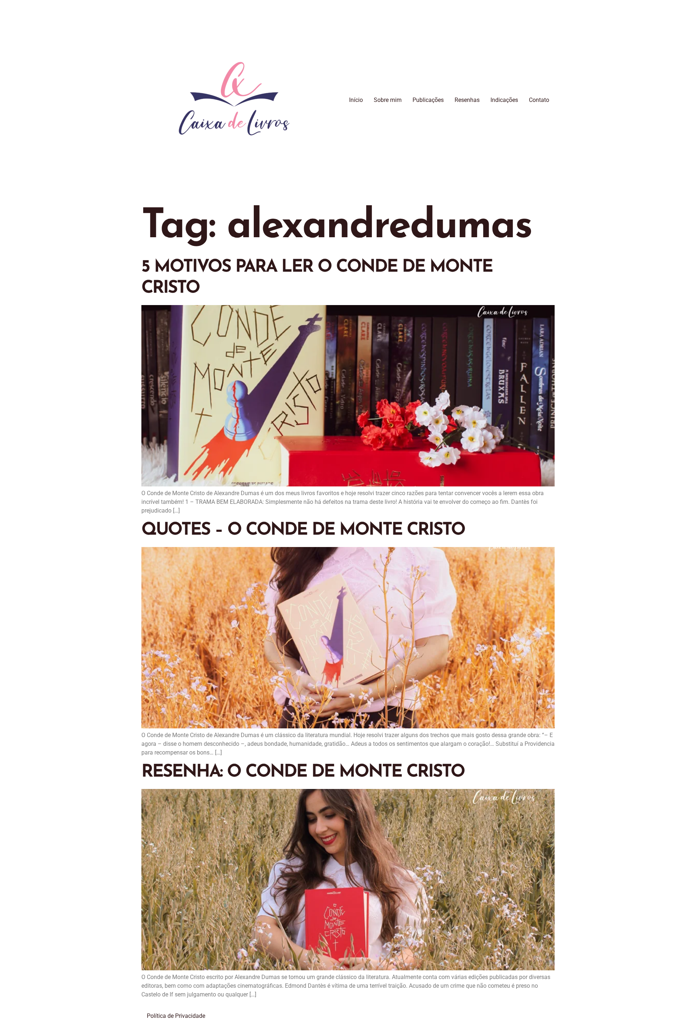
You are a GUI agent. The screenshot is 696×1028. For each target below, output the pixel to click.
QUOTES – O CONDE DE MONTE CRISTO (303, 530)
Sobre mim (388, 99)
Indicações (504, 99)
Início (356, 99)
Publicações (428, 99)
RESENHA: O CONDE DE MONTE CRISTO (302, 772)
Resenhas (467, 99)
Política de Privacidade (176, 1015)
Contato (539, 99)
